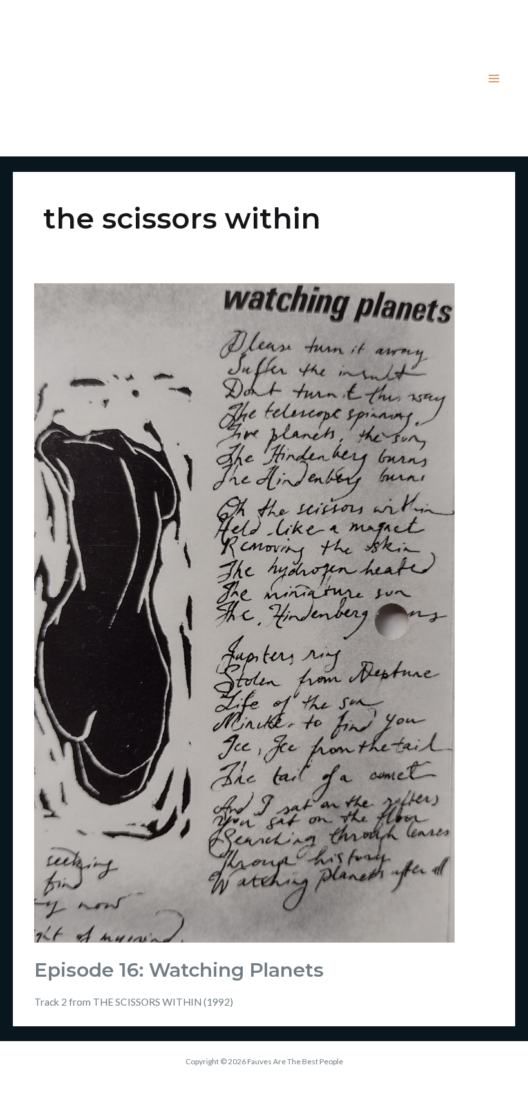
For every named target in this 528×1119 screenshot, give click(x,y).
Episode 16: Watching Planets (179, 970)
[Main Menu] (494, 78)
